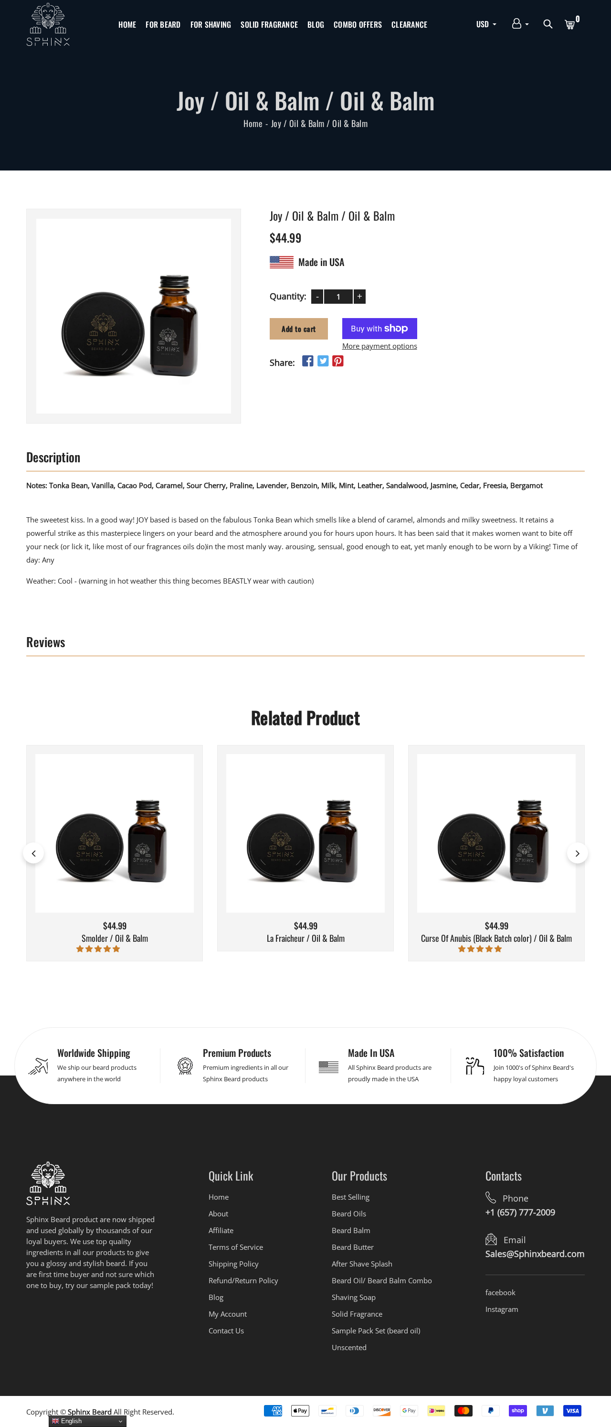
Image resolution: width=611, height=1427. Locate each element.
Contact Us (226, 1330)
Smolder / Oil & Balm (115, 938)
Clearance (409, 24)
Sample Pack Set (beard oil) (376, 1330)
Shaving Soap (354, 1297)
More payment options (379, 345)
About (218, 1213)
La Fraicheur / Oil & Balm (306, 938)
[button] (99, 948)
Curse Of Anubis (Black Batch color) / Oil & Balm (496, 938)
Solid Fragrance (269, 24)
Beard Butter (353, 1247)
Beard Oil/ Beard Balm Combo (382, 1280)
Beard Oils (349, 1213)
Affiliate (221, 1230)
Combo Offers (358, 24)
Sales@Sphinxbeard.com (535, 1253)
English (70, 1421)
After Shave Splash (362, 1263)
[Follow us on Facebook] (308, 360)
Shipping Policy (234, 1263)
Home (127, 24)
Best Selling (350, 1197)
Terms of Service (236, 1247)
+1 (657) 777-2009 (520, 1212)
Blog (315, 24)
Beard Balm (351, 1230)
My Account (228, 1314)
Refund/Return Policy (243, 1280)
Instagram (501, 1309)
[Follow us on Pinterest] (338, 360)
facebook (500, 1292)
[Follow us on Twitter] (322, 360)
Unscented (349, 1347)
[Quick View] (127, 848)
